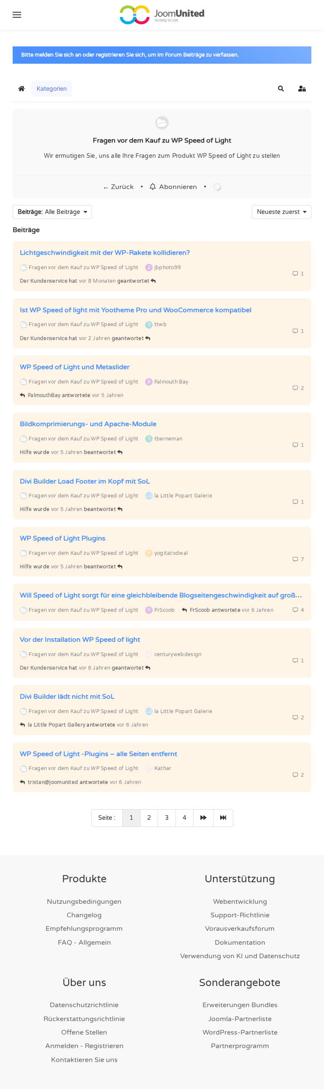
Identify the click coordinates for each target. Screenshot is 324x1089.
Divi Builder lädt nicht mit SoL (67, 696)
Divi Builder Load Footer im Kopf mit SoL (85, 481)
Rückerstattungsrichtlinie (84, 1019)
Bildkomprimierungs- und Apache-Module (88, 424)
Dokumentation (240, 942)
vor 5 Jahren (108, 395)
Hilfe (26, 452)
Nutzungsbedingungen (84, 901)
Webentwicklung (240, 901)
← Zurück (118, 187)
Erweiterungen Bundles (240, 1005)
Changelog (84, 915)
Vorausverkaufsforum (240, 928)
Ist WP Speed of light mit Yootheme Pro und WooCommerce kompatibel (135, 310)
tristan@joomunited (53, 782)
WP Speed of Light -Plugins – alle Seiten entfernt (98, 754)
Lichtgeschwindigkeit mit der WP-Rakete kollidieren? (105, 253)
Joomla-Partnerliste (240, 1019)
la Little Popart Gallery (56, 725)
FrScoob (200, 610)
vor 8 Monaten (97, 281)
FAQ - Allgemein (84, 942)
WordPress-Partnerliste (240, 1032)
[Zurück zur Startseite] (162, 15)
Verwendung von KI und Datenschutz (240, 956)
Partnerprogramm (240, 1046)
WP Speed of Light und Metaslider (75, 367)
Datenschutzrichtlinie (84, 1005)
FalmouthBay (44, 395)
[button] (17, 15)
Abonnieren (176, 186)
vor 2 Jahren (95, 338)
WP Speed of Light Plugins (62, 538)
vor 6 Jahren (257, 610)
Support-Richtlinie (240, 915)
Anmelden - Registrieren (84, 1046)
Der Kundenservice (44, 281)
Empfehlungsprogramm (84, 928)
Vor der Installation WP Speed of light (80, 639)
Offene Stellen (84, 1032)
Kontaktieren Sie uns (84, 1060)
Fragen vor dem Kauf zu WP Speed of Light (162, 140)
